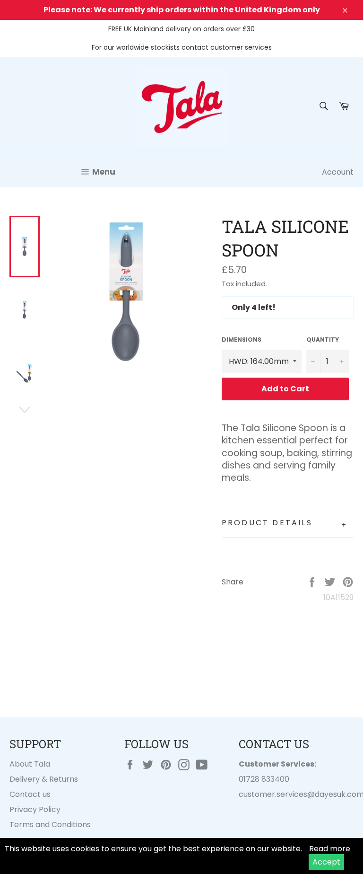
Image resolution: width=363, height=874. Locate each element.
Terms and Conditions (50, 824)
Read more (329, 848)
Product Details (284, 524)
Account (338, 172)
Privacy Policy (34, 809)
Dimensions (241, 340)
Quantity (322, 340)
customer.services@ (277, 794)
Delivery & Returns (43, 779)
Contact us (30, 794)
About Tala (29, 764)
